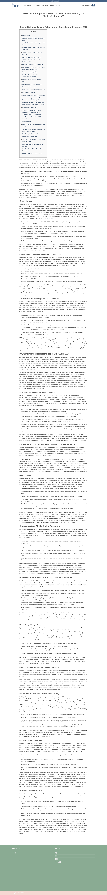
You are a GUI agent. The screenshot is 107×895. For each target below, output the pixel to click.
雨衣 (56, 856)
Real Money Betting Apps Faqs (31, 134)
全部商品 (52, 5)
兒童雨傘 (29, 5)
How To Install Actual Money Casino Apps (34, 89)
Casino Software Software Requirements (33, 95)
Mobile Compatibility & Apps (30, 72)
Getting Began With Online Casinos (32, 153)
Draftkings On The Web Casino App (32, 84)
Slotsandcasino (26, 121)
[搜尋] (22, 5)
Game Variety (26, 35)
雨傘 (56, 853)
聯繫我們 (58, 5)
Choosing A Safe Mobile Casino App (32, 64)
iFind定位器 (45, 5)
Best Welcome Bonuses (29, 92)
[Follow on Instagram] (16, 853)
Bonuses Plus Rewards (28, 87)
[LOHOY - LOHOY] (15, 5)
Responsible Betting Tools (29, 136)
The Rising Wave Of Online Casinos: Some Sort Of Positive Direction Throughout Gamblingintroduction (32, 112)
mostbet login (49, 218)
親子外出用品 (37, 5)
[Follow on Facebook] (14, 853)
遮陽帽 (56, 859)
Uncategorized (53, 11)
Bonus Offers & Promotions (29, 107)
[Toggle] (94, 853)
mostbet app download (45, 295)
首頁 (25, 5)
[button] (83, 5)
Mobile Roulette (26, 61)
